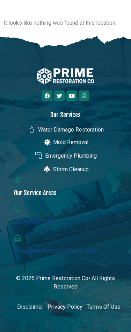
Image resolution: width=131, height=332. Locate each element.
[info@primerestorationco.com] (17, 238)
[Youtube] (71, 95)
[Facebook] (47, 95)
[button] (118, 13)
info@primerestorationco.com (54, 251)
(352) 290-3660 (34, 222)
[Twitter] (59, 95)
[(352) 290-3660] (17, 209)
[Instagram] (84, 95)
